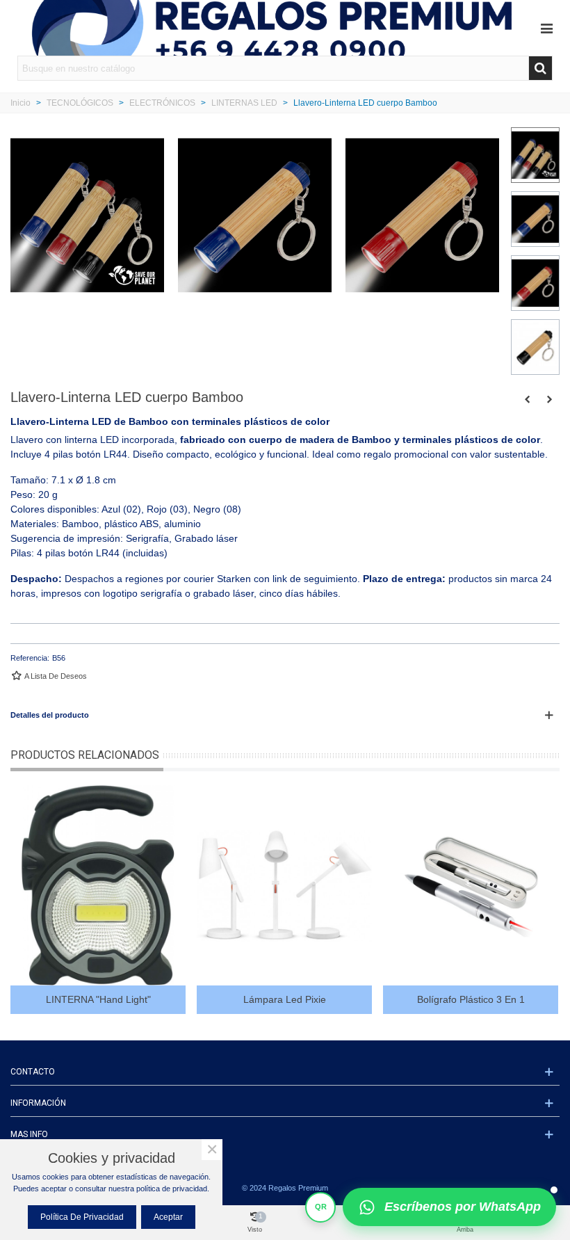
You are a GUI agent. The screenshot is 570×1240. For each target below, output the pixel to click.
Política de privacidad (82, 1217)
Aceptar (168, 1217)
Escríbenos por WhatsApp (462, 1207)
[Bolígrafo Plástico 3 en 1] (470, 885)
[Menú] (546, 28)
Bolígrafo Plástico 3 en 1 (471, 999)
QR (321, 1206)
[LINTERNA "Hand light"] (549, 399)
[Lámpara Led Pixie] (526, 399)
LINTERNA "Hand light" (98, 999)
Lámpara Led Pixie (284, 999)
